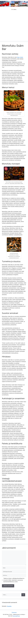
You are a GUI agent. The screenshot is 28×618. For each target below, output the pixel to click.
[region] (14, 607)
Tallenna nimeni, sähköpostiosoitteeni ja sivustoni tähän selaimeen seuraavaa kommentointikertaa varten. (13, 580)
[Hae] (23, 594)
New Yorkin (20, 57)
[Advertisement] (14, 26)
